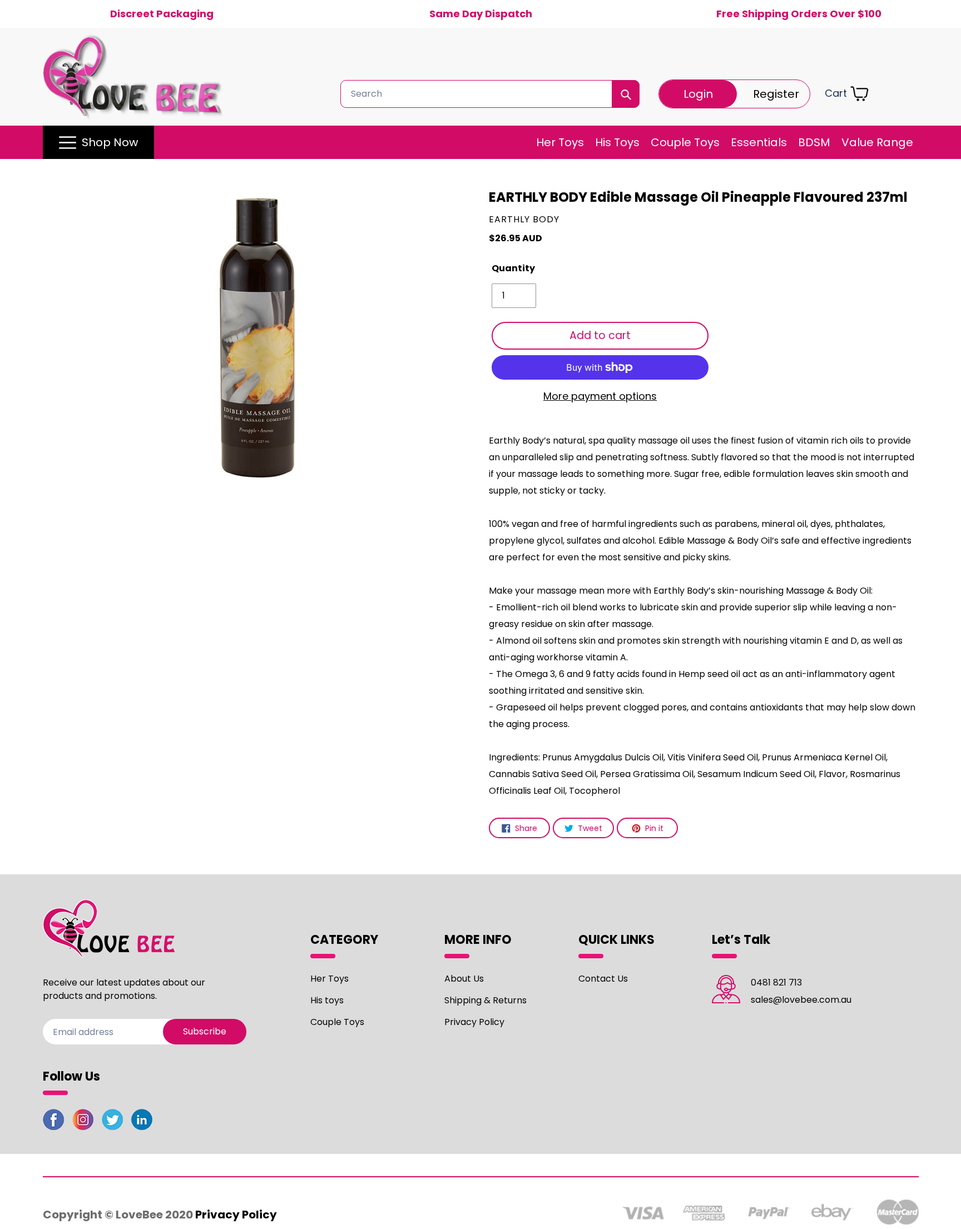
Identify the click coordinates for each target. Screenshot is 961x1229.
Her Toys (329, 978)
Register (776, 94)
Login (698, 94)
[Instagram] (82, 1121)
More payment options (600, 396)
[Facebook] (53, 1121)
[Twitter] (112, 1121)
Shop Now (110, 142)
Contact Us (603, 978)
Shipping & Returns (485, 1000)
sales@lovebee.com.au (801, 999)
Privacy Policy (474, 1022)
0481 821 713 (776, 982)
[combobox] (490, 94)
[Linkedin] (141, 1121)
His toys (327, 1000)
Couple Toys (337, 1022)
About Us (464, 978)
